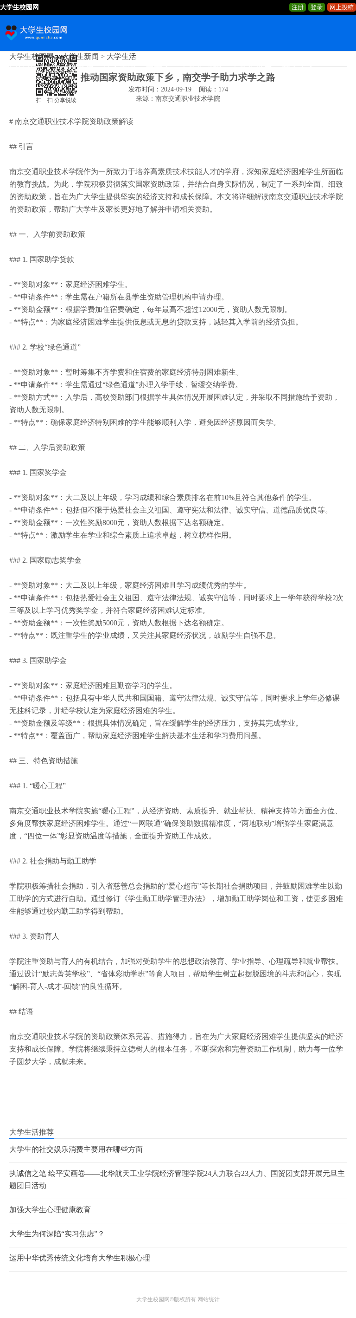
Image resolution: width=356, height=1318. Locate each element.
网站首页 (26, 69)
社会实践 (119, 69)
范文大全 (298, 69)
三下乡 (158, 69)
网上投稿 (342, 7)
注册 (298, 7)
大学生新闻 (73, 69)
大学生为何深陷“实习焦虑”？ (57, 1234)
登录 (317, 7)
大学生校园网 (153, 1299)
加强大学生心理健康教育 (50, 1210)
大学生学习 (252, 69)
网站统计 (208, 1299)
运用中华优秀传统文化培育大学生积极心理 (79, 1258)
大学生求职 (201, 69)
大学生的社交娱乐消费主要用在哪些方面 (76, 1149)
